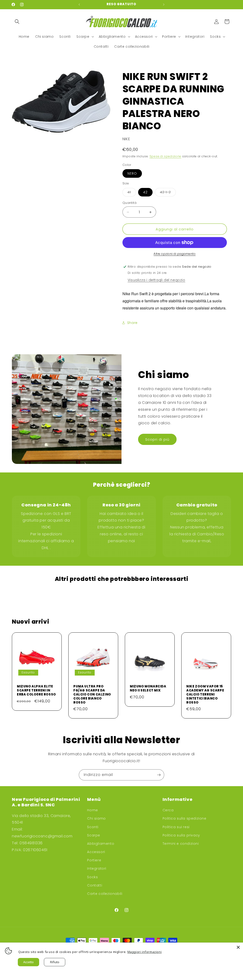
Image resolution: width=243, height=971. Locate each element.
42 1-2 (168, 193)
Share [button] (132, 322)
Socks (92, 877)
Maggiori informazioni (144, 952)
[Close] (238, 947)
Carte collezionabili (104, 893)
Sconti (92, 827)
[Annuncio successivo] (164, 4)
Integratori (96, 868)
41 (131, 193)
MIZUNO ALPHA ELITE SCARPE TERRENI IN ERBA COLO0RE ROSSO (36, 691)
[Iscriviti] (159, 774)
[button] (17, 21)
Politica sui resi (176, 827)
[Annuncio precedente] (79, 4)
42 (145, 192)
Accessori (96, 852)
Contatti (94, 885)
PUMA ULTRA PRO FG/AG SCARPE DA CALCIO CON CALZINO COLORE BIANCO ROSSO (92, 695)
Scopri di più (157, 439)
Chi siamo (96, 818)
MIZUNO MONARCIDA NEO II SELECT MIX (148, 689)
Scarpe (93, 835)
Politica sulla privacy (181, 835)
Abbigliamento (100, 843)
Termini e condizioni (181, 843)
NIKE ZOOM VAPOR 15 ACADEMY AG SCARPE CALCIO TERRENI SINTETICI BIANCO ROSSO (205, 695)
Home (92, 810)
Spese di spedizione (165, 156)
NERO (132, 173)
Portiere (94, 860)
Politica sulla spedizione (184, 818)
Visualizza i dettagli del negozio (156, 280)
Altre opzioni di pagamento (175, 254)
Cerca (168, 810)
